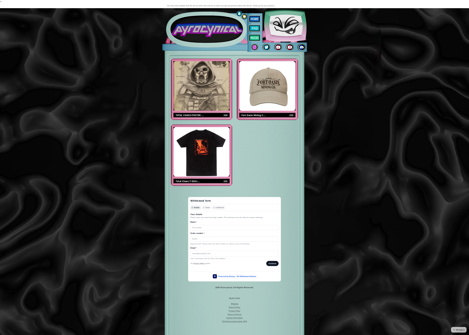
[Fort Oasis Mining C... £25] (267, 119)
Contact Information (234, 318)
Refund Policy (234, 307)
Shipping (234, 304)
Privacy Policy (234, 311)
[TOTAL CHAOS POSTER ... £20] (201, 119)
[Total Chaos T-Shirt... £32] (201, 185)
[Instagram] (254, 50)
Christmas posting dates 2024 (234, 321)
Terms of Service (234, 314)
